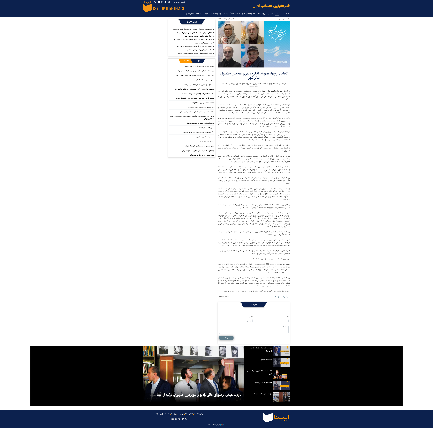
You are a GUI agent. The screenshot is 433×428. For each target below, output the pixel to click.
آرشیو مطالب (199, 413)
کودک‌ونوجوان (251, 13)
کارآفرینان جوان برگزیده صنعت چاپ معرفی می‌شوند (198, 132)
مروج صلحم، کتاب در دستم (203, 43)
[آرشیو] (172, 419)
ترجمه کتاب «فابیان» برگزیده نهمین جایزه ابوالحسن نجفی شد (195, 71)
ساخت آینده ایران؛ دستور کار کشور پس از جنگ (200, 123)
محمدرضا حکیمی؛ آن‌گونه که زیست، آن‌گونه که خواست (198, 93)
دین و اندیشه (240, 13)
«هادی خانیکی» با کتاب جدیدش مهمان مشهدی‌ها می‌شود (194, 32)
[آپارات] (186, 419)
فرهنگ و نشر (229, 13)
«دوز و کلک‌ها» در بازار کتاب (206, 128)
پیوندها (173, 413)
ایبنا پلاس (198, 13)
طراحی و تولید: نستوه (214, 425)
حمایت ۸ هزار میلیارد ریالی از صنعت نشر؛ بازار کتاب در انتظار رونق (194, 89)
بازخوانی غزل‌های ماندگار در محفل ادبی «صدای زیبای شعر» (194, 46)
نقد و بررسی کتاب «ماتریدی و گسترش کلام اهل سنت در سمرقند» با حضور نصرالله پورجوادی (191, 117)
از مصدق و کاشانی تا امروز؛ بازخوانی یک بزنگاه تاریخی (198, 150)
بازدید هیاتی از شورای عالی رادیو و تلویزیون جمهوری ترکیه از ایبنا (195, 75)
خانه (287, 13)
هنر (277, 13)
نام (288, 316)
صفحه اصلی (286, 19)
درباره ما (181, 413)
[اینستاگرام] (179, 419)
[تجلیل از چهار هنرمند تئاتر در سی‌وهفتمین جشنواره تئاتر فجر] (254, 44)
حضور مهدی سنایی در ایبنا (263, 382)
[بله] (175, 419)
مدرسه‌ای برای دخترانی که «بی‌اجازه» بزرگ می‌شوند (199, 84)
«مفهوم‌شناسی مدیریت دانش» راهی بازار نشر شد (199, 146)
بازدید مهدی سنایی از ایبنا (263, 393)
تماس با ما (189, 413)
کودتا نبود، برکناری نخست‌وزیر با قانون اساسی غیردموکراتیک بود (192, 39)
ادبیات (282, 13)
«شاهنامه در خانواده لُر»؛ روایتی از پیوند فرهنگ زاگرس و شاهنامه (192, 29)
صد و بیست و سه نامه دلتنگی (205, 80)
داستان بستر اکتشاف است (206, 141)
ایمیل (251, 316)
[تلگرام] (182, 419)
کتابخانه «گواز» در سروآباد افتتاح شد (203, 103)
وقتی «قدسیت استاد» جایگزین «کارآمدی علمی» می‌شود (195, 53)
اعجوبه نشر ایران (266, 359)
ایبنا (271, 6)
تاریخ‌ (264, 13)
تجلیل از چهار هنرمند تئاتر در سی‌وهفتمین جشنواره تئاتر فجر (254, 75)
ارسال (226, 337)
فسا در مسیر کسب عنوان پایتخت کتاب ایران (201, 107)
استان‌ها (207, 13)
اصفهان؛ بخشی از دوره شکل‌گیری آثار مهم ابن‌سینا (199, 66)
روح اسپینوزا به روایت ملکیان (205, 137)
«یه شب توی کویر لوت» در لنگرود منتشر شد (198, 50)
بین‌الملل (271, 13)
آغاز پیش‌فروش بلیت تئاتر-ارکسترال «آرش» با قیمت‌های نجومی (195, 98)
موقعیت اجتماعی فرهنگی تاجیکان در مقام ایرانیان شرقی (197, 112)
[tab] (197, 61)
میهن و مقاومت (216, 13)
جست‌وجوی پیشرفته (162, 413)
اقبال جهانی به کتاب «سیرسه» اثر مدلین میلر (198, 36)
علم (259, 13)
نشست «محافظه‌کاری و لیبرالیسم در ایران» (259, 372)
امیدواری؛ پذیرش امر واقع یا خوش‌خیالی (202, 155)
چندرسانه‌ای (190, 13)
